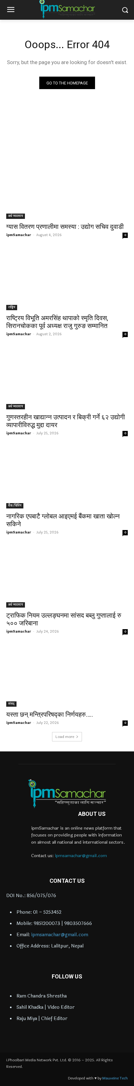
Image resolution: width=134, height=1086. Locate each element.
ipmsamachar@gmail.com (81, 855)
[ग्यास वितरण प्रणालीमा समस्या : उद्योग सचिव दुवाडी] (67, 188)
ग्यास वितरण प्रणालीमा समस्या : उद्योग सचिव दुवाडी (65, 226)
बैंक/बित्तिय (15, 505)
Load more (64, 737)
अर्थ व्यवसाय (15, 216)
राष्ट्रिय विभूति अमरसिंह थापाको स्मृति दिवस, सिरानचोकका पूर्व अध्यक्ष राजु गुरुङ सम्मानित (57, 322)
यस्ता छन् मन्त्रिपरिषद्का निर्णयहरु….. (49, 714)
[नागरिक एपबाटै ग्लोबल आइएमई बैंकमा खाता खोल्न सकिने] (67, 477)
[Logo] (67, 793)
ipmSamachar (18, 235)
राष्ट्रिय (11, 307)
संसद (11, 703)
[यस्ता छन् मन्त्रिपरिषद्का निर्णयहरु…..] (67, 676)
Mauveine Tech (115, 1078)
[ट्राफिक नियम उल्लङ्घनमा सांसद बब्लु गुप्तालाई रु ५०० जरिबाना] (67, 577)
